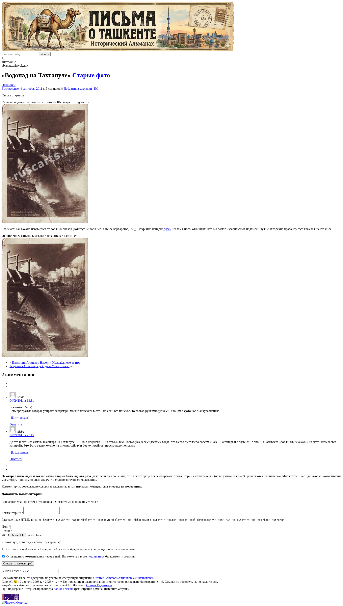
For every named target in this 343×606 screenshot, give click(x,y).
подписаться (96, 556)
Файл (5, 535)
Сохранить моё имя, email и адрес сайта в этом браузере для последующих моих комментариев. (71, 549)
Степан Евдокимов (99, 585)
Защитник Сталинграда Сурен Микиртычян (39, 366)
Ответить (16, 424)
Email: (7, 530)
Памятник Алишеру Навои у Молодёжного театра (46, 362)
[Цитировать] (20, 417)
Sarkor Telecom (63, 588)
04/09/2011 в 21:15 (22, 435)
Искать (45, 54)
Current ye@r (11, 570)
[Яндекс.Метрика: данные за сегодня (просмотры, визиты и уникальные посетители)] (14, 602)
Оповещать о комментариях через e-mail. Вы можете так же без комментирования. (70, 556)
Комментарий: (12, 513)
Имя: (6, 526)
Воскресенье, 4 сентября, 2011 (22, 88)
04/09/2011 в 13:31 (22, 400)
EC (96, 88)
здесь (167, 229)
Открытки (8, 85)
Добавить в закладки (78, 88)
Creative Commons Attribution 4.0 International (123, 578)
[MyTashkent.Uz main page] (171, 27)
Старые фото (91, 75)
